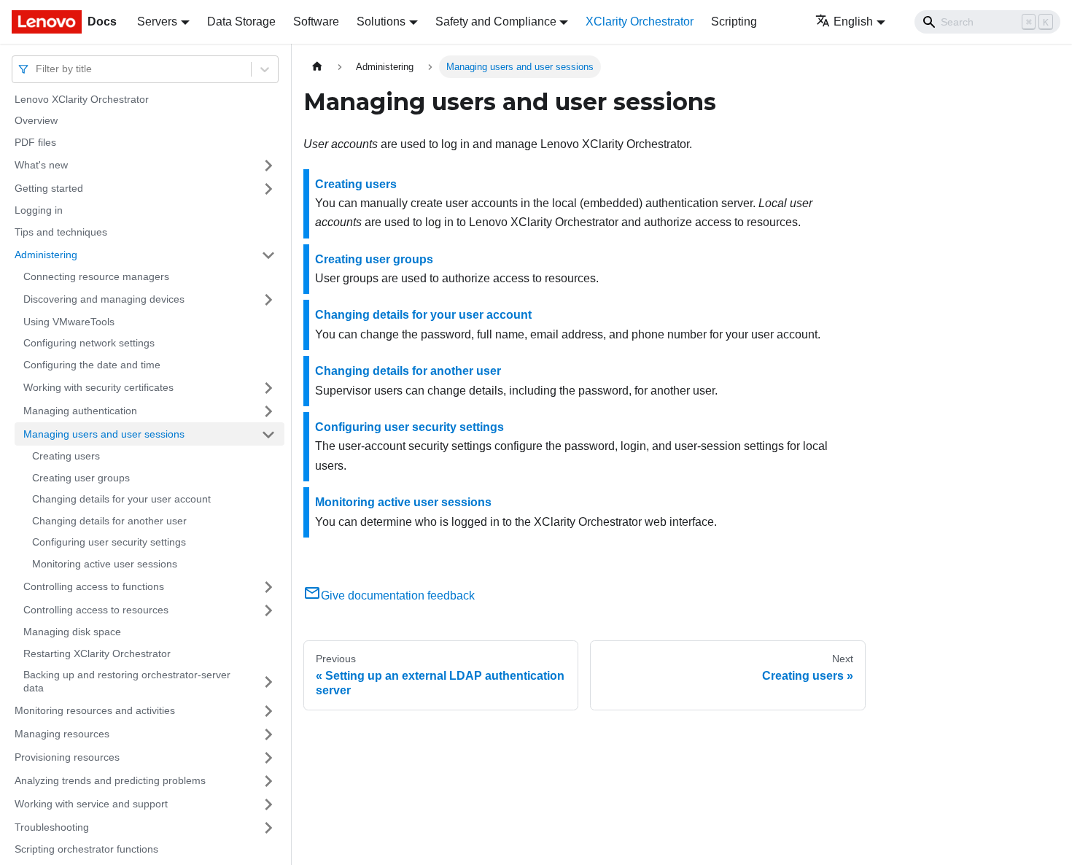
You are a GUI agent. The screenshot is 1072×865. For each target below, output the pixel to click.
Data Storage (241, 21)
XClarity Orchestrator (640, 21)
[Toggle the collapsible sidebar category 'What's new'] (268, 165)
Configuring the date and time (91, 365)
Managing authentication (80, 410)
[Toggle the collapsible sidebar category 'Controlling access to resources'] (268, 610)
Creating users (66, 456)
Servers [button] (157, 21)
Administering (46, 254)
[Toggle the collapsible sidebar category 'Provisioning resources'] (268, 757)
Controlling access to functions (93, 586)
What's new (41, 165)
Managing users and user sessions (104, 434)
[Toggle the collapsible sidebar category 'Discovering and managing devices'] (268, 299)
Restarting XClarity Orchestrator (97, 653)
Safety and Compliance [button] (495, 21)
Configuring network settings (89, 343)
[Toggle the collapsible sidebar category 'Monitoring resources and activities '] (268, 711)
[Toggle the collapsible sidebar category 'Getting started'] (268, 189)
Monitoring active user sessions (104, 564)
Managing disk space (72, 632)
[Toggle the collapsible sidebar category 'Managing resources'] (268, 734)
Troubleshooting (52, 827)
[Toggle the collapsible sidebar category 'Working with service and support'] (268, 804)
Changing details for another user (109, 521)
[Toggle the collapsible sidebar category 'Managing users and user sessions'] (268, 434)
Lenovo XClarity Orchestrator (82, 99)
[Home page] (317, 66)
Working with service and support (91, 804)
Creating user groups (81, 478)
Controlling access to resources (95, 610)
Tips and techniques (61, 232)
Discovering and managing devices (104, 299)
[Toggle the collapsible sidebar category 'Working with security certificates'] (268, 388)
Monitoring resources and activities (95, 710)
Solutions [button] (381, 21)
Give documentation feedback (398, 595)
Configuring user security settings (109, 542)
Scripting (734, 21)
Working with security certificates (98, 387)
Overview (36, 121)
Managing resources (62, 734)
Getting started (49, 188)
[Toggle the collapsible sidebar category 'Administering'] (268, 255)
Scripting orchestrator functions (86, 850)
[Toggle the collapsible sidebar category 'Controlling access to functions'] (268, 587)
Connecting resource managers (96, 277)
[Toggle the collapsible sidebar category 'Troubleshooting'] (268, 827)
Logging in (39, 211)
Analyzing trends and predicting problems (110, 780)
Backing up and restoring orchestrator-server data (126, 682)
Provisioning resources (67, 757)
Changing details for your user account (121, 499)
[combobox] (37, 69)
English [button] (853, 21)
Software (316, 21)
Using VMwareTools (68, 321)
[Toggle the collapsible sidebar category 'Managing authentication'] (268, 411)
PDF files (35, 142)
